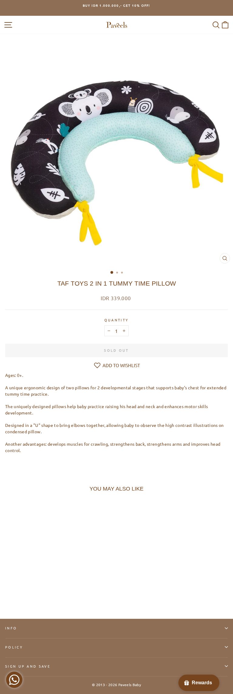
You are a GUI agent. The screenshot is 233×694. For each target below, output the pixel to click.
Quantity (116, 319)
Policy (14, 647)
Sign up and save (27, 666)
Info (11, 627)
